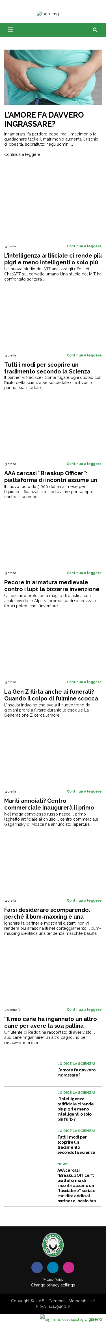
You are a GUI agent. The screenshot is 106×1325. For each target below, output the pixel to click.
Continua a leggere (22, 154)
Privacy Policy (53, 1280)
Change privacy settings (53, 1285)
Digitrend (82, 1319)
